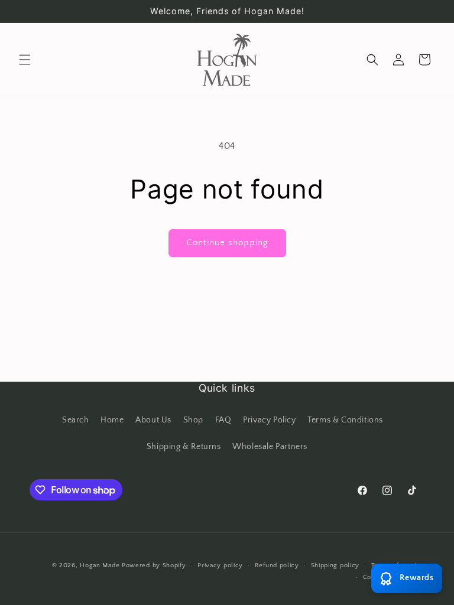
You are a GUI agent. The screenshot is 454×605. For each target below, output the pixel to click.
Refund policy (277, 565)
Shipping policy (335, 565)
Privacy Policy (269, 420)
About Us (153, 420)
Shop (193, 420)
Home (112, 420)
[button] (25, 60)
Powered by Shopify (154, 565)
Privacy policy (220, 565)
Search (75, 420)
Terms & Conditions (345, 420)
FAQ (223, 420)
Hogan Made (99, 565)
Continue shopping (227, 243)
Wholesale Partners (269, 446)
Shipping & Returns (184, 446)
